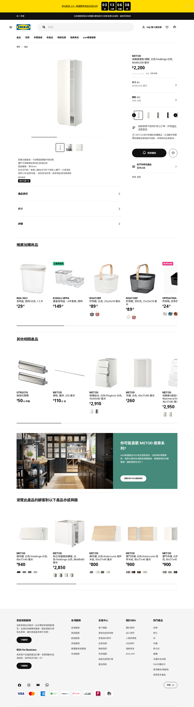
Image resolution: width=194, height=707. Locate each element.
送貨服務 (75, 627)
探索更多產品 (159, 674)
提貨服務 (75, 632)
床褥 (155, 627)
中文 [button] (169, 685)
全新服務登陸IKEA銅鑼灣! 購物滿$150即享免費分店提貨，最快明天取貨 (102, 16)
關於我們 (130, 627)
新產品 (50, 37)
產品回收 (102, 664)
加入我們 (130, 632)
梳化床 (156, 648)
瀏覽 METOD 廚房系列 (133, 478)
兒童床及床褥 (159, 659)
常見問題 (102, 653)
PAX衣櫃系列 (159, 664)
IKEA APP (130, 653)
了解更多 (24, 639)
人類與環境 (131, 638)
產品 (26, 46)
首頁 (18, 46)
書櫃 (155, 653)
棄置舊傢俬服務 (78, 648)
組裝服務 (75, 638)
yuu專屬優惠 (89, 37)
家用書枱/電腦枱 (161, 669)
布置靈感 (38, 37)
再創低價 (61, 37)
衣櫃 (155, 643)
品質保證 (102, 643)
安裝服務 (75, 643)
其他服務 (75, 653)
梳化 (155, 632)
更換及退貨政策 (105, 632)
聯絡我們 (102, 648)
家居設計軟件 (104, 638)
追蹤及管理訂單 (105, 659)
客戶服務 (102, 627)
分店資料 (130, 643)
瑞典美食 (74, 37)
